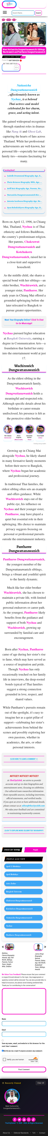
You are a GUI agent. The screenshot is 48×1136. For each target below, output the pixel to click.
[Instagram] (29, 1119)
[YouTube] (24, 1119)
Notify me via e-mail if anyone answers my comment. (23, 1051)
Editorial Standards (21, 1133)
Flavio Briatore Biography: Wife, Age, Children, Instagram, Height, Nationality (24, 182)
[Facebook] (15, 1119)
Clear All (40, 1083)
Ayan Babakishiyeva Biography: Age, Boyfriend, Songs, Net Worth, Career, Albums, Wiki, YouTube (24, 207)
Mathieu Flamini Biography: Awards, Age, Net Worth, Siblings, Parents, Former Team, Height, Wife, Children (8, 959)
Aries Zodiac (11, 883)
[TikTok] (33, 1119)
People (14, 19)
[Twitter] (19, 1119)
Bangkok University (14, 891)
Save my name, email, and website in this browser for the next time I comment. (23, 1044)
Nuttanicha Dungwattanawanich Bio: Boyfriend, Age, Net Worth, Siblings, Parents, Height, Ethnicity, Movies (24, 194)
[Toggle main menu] (5, 13)
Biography (8, 19)
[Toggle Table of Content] (15, 67)
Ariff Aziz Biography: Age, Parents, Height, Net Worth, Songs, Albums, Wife (24, 188)
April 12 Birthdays (13, 866)
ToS (33, 1133)
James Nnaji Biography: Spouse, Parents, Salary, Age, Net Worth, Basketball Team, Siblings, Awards (40, 961)
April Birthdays (12, 874)
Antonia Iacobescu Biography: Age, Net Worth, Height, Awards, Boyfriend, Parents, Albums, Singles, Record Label (24, 201)
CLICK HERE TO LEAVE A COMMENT (23, 759)
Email (4, 1030)
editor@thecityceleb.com (33, 805)
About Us (6, 1133)
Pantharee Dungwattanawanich (18, 935)
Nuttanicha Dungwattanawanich (24, 87)
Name (4, 1019)
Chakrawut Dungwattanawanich (19, 900)
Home (3, 19)
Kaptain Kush (14, 60)
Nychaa (16, 99)
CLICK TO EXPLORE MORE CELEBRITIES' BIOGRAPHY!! (24, 831)
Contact (42, 1133)
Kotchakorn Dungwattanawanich (19, 908)
